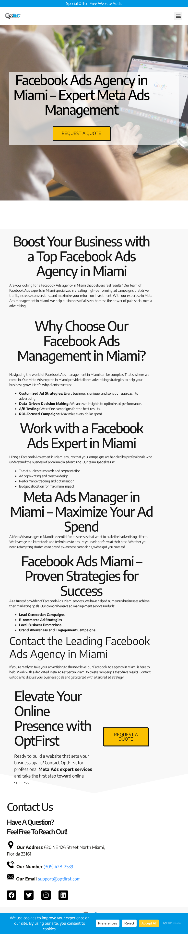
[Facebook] (11, 895)
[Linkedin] (63, 895)
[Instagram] (46, 895)
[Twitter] (28, 895)
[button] (178, 16)
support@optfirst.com (59, 878)
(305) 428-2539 (58, 866)
